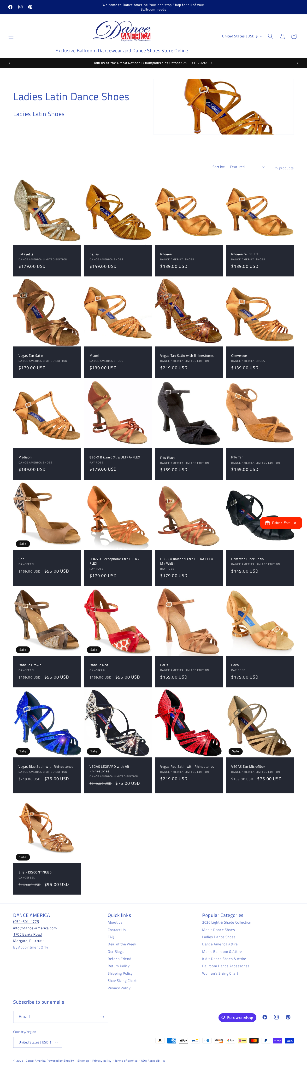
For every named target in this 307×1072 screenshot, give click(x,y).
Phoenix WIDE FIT (244, 254)
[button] (11, 36)
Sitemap (83, 1060)
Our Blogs (116, 951)
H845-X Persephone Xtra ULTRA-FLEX (115, 561)
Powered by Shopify (60, 1060)
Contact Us (117, 929)
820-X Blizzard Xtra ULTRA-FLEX (114, 457)
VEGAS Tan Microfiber (248, 766)
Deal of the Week (122, 944)
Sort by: (219, 167)
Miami (94, 356)
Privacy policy (102, 1060)
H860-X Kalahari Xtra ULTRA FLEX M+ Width (186, 561)
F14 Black (168, 457)
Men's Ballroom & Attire (222, 951)
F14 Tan (237, 457)
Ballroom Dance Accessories (225, 966)
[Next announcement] (297, 63)
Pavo (235, 665)
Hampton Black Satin (247, 559)
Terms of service (126, 1060)
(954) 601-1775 (26, 921)
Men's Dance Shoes (218, 929)
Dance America (35, 1060)
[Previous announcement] (10, 63)
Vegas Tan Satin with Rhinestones (187, 356)
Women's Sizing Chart (220, 973)
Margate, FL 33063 (28, 940)
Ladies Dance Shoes (219, 936)
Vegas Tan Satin (30, 356)
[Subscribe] (102, 1017)
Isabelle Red (98, 665)
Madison (25, 457)
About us (115, 922)
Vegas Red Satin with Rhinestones (187, 766)
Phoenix (166, 254)
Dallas (94, 254)
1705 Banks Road (27, 934)
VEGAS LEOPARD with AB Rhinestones (109, 768)
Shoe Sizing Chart (122, 980)
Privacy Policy (119, 987)
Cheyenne (239, 356)
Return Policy (119, 966)
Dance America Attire (220, 944)
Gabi (21, 559)
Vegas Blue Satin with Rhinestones (46, 766)
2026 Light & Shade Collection (226, 922)
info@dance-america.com (35, 928)
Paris (164, 665)
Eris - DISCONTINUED (35, 872)
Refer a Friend (119, 958)
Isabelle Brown (29, 665)
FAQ (111, 936)
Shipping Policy (120, 973)
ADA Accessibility (153, 1060)
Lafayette (26, 254)
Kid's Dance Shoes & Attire (224, 958)
